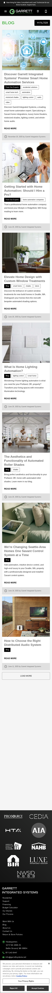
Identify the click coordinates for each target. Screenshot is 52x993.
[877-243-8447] (46, 11)
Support (6, 901)
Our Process (8, 914)
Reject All (13, 988)
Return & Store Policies (13, 934)
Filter (44, 22)
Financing (7, 904)
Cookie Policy (21, 976)
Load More (26, 676)
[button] (6, 11)
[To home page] (21, 11)
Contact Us (7, 931)
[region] (26, 976)
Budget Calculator (10, 907)
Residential (7, 898)
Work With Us (8, 921)
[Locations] (38, 11)
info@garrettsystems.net (16, 957)
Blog (4, 924)
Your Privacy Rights (26, 981)
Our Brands (7, 911)
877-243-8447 (11, 952)
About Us (6, 928)
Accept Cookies (38, 988)
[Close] (49, 963)
